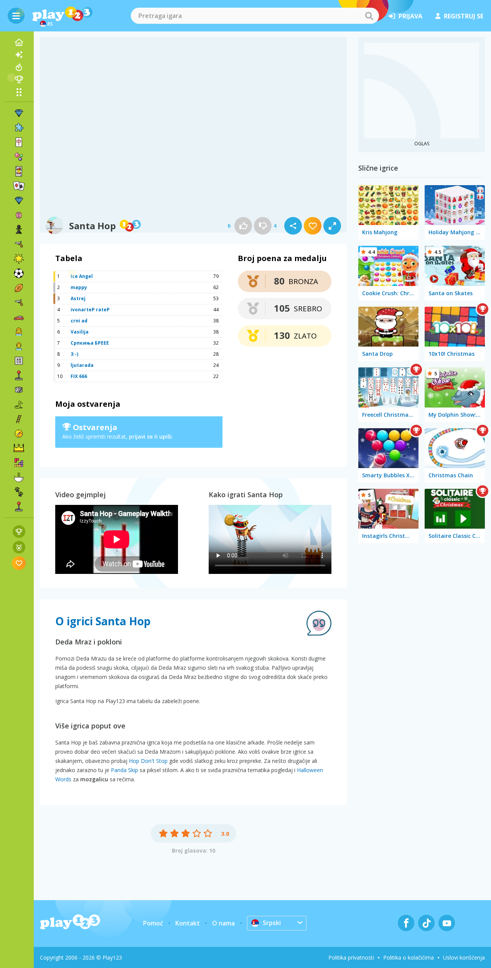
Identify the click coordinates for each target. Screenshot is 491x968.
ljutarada (82, 365)
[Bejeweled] (19, 200)
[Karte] (19, 171)
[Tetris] (19, 462)
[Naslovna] (19, 42)
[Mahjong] (19, 142)
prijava (410, 16)
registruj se (463, 16)
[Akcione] (19, 244)
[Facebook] (406, 923)
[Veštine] (19, 419)
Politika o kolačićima (408, 957)
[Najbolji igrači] (19, 79)
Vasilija (80, 332)
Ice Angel (82, 276)
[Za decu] (19, 346)
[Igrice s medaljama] (19, 547)
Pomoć (153, 923)
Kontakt (187, 923)
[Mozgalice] (19, 215)
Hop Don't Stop (148, 760)
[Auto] (19, 317)
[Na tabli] (19, 390)
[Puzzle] (19, 127)
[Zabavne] (19, 258)
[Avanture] (19, 433)
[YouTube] (446, 923)
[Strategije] (19, 448)
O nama (223, 923)
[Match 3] (19, 113)
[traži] (369, 16)
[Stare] (19, 404)
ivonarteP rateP (90, 309)
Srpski (272, 923)
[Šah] (19, 229)
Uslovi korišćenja (464, 957)
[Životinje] (19, 492)
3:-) (74, 354)
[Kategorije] (19, 92)
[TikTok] (426, 923)
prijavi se (141, 436)
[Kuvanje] (19, 477)
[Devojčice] (19, 331)
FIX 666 (79, 376)
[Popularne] (19, 67)
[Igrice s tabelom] (19, 531)
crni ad (79, 320)
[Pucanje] (19, 302)
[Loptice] (19, 157)
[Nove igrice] (19, 54)
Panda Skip (124, 770)
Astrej (78, 298)
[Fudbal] (19, 273)
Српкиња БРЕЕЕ (90, 343)
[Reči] (19, 360)
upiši (165, 436)
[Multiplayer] (19, 506)
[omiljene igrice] (19, 563)
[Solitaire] (19, 186)
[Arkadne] (19, 375)
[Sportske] (19, 288)
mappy (79, 287)
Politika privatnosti (351, 957)
